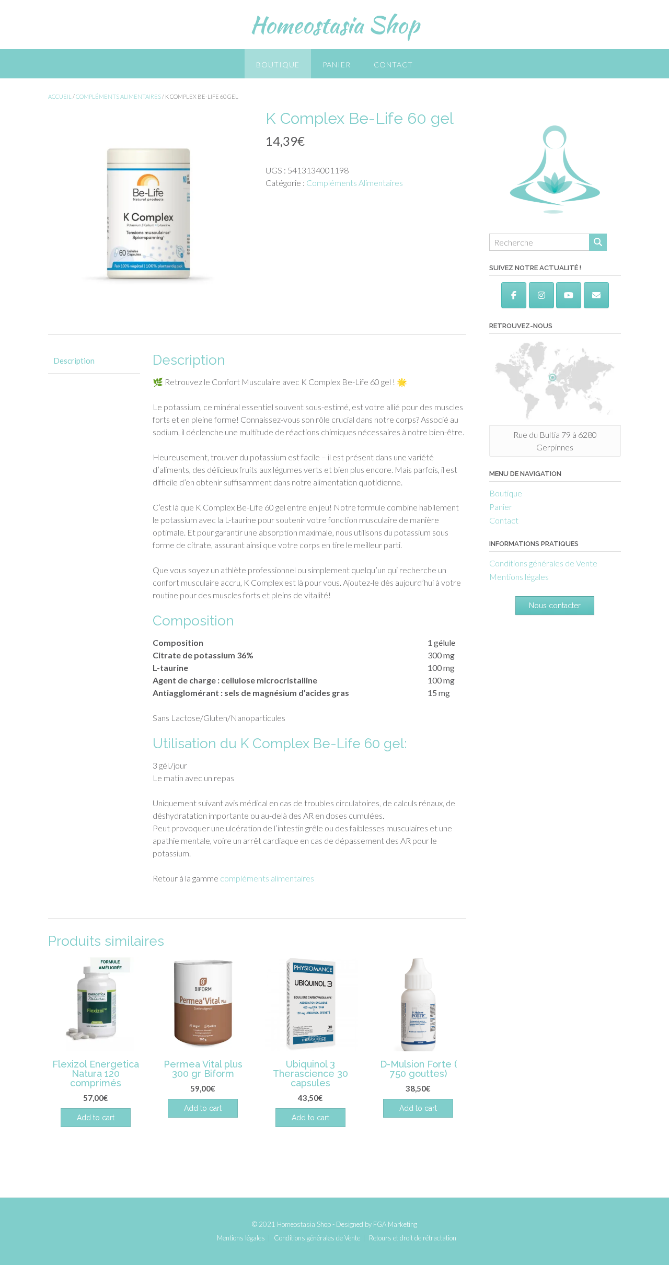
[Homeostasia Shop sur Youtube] (568, 295)
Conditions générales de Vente (543, 563)
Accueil (60, 96)
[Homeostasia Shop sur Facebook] (513, 295)
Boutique (277, 64)
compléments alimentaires (267, 878)
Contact (393, 64)
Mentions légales (519, 577)
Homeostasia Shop (334, 24)
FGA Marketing (395, 1224)
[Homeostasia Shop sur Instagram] (541, 295)
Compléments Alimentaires (118, 96)
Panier (336, 64)
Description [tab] (74, 360)
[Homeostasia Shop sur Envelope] (596, 295)
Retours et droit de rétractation (412, 1238)
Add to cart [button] (95, 1117)
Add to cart (310, 1117)
